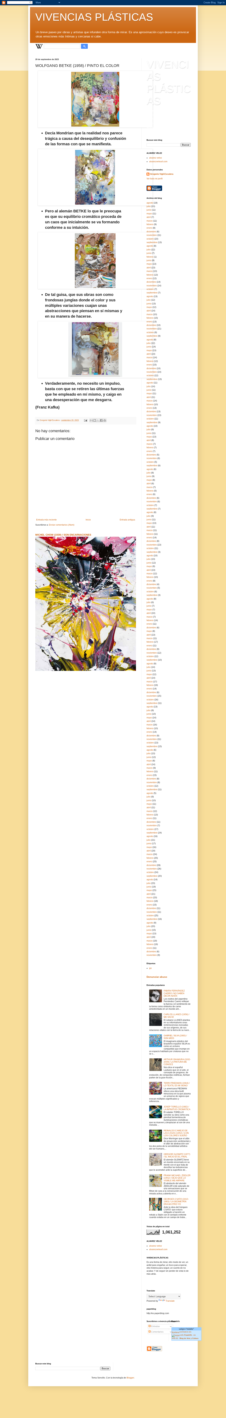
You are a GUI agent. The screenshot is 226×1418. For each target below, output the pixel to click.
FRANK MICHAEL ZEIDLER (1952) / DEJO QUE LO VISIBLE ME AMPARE (177, 1178)
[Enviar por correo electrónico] (91, 420)
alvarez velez (155, 158)
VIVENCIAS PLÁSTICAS (94, 17)
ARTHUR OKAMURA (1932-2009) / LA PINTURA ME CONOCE (177, 1062)
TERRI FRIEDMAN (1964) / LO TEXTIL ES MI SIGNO (177, 1084)
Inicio (88, 520)
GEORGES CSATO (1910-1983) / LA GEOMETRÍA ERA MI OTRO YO (176, 1201)
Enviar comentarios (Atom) (61, 525)
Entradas (155, 1326)
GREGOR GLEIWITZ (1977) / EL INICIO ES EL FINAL (177, 1155)
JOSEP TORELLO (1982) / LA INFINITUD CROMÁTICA (177, 1108)
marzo (150, 221)
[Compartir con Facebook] (101, 420)
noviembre (152, 235)
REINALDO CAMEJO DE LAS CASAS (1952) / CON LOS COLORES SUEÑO (176, 1133)
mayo (149, 213)
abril (149, 217)
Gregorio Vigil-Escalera (161, 174)
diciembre (151, 231)
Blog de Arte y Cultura (190, 1338)
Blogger (130, 1378)
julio (149, 206)
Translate (170, 1301)
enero (149, 228)
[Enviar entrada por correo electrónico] (85, 420)
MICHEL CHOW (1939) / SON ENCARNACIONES (63, 534)
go (150, 968)
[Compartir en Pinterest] (104, 420)
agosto (150, 203)
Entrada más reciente (46, 520)
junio (149, 210)
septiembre (152, 242)
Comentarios (157, 1332)
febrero (150, 224)
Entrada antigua (127, 520)
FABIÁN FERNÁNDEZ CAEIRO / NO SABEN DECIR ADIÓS (174, 993)
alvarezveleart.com (158, 161)
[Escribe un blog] (94, 420)
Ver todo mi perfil (155, 178)
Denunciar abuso (157, 976)
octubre (150, 239)
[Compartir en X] (98, 420)
